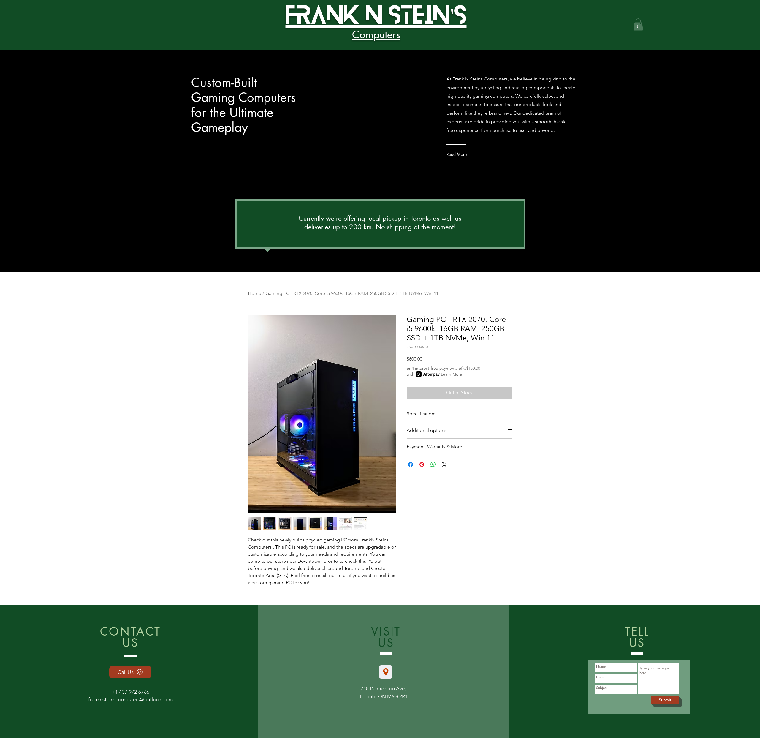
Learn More (451, 374)
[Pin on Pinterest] (421, 464)
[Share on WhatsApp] (433, 464)
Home (254, 293)
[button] (638, 24)
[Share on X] (444, 464)
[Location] (385, 672)
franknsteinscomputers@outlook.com (130, 699)
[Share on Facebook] (410, 464)
